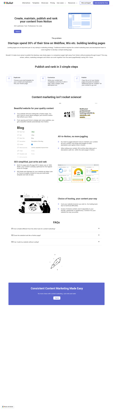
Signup (18, 31)
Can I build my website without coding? (25, 242)
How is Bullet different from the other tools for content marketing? (33, 229)
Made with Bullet (8, 406)
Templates (35, 3)
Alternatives (26, 3)
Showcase (44, 3)
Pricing (52, 3)
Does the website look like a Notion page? (26, 235)
